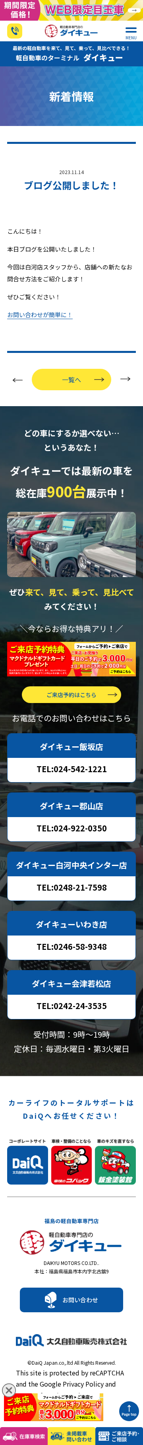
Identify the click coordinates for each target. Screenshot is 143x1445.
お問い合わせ (80, 1300)
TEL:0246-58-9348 (72, 946)
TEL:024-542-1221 (72, 769)
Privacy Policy (83, 1384)
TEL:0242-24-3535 (72, 1005)
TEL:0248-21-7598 (72, 887)
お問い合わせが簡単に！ (40, 314)
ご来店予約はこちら (71, 695)
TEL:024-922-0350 (72, 828)
